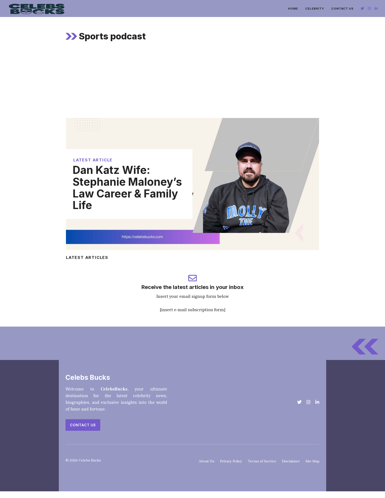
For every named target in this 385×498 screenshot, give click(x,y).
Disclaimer (291, 461)
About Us (206, 461)
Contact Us (342, 8)
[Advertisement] (192, 84)
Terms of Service (262, 461)
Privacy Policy (231, 461)
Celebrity (314, 8)
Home (293, 8)
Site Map (312, 461)
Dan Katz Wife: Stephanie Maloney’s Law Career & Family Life (127, 187)
